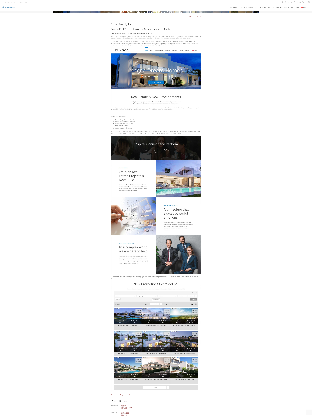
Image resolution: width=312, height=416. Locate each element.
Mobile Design (125, 413)
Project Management (127, 407)
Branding (123, 405)
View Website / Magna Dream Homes (122, 395)
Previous (192, 17)
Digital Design (125, 412)
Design (123, 406)
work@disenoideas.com (23, 2)
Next (198, 17)
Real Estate (124, 408)
